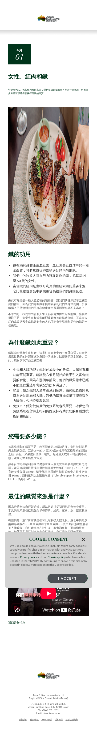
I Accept (67, 578)
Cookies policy (57, 557)
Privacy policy (28, 557)
